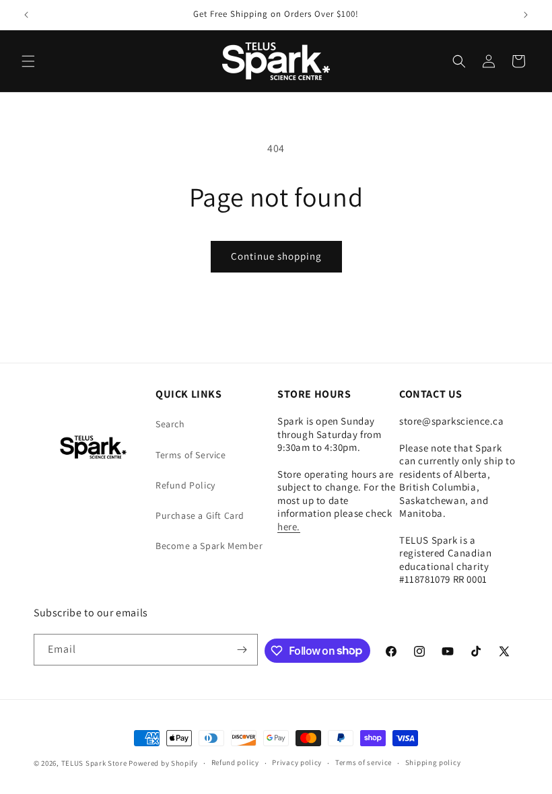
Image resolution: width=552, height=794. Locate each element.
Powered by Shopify (163, 763)
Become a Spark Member (209, 546)
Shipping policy (433, 762)
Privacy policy (297, 762)
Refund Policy (185, 485)
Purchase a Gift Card (200, 515)
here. (288, 526)
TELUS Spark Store (94, 763)
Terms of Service (191, 455)
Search (170, 424)
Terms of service (363, 762)
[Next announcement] (526, 15)
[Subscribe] (242, 649)
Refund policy (235, 762)
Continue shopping (276, 256)
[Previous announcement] (26, 15)
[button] (28, 61)
